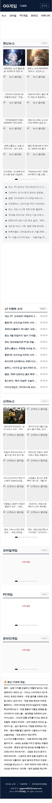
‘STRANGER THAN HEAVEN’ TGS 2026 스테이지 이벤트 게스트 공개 (14, 121)
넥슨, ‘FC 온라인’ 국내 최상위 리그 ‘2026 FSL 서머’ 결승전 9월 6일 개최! (26, 187)
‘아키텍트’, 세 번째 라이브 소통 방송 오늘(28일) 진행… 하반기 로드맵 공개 (14, 173)
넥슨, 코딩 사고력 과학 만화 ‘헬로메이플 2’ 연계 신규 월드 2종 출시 (26, 209)
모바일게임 (10, 550)
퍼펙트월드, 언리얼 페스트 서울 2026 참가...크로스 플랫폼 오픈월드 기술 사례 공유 (26, 231)
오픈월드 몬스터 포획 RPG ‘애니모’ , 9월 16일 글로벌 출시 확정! (38, 479)
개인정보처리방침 (39, 784)
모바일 (13, 15)
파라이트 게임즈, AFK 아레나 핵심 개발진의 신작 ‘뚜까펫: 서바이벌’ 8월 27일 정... (37, 453)
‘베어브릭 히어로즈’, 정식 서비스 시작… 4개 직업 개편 (14, 428)
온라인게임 (10, 638)
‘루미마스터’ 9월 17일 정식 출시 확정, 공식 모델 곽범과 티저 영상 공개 (37, 428)
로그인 (44, 6)
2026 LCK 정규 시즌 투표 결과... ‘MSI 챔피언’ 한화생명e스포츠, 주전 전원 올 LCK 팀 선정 (26, 220)
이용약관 (23, 784)
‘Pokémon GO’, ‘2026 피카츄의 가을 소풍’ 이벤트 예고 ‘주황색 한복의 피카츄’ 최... (38, 173)
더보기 (44, 43)
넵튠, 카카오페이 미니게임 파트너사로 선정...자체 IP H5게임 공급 (26, 198)
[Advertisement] (26, 29)
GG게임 (10, 6)
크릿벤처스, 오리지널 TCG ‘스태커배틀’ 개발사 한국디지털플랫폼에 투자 (26, 203)
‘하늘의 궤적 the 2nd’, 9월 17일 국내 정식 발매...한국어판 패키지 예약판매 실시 (14, 453)
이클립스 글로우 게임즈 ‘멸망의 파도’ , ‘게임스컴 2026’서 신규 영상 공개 (14, 505)
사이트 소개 (10, 784)
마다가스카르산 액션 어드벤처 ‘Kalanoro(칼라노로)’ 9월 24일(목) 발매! (14, 479)
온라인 (34, 15)
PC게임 (24, 15)
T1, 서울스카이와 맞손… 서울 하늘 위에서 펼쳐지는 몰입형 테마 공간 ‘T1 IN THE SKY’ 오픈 (26, 237)
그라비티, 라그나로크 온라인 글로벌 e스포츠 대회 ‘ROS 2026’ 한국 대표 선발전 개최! (26, 192)
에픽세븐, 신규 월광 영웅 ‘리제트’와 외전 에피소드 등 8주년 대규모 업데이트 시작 (14, 70)
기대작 (23, 6)
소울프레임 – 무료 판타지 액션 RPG (20, 735)
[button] (16, 179)
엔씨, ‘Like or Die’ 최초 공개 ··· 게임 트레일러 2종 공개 (14, 531)
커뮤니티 (45, 15)
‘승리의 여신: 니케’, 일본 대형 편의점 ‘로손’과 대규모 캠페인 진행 (26, 226)
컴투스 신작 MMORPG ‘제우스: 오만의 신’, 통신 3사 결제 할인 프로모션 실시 (38, 70)
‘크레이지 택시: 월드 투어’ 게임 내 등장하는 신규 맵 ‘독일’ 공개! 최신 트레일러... (37, 96)
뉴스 (4, 15)
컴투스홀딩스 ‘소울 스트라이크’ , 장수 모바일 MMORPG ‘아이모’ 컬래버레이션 (14, 147)
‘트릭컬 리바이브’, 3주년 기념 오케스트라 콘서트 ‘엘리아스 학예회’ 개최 (26, 215)
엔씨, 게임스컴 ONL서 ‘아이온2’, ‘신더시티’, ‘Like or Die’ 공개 (38, 531)
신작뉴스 (9, 401)
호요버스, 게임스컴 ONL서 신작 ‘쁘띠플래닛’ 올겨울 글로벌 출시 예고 (38, 505)
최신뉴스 (9, 43)
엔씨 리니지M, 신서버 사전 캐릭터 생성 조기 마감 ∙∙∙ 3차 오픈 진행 (38, 121)
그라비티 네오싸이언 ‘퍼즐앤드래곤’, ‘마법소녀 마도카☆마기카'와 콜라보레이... (14, 96)
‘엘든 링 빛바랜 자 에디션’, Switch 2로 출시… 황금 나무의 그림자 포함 (37, 147)
